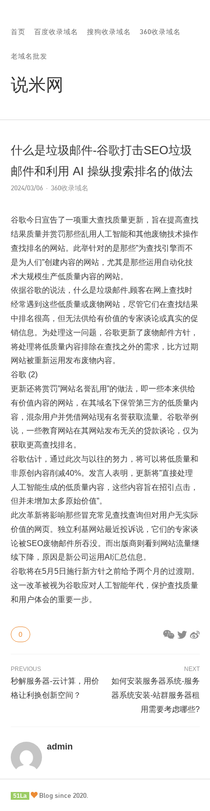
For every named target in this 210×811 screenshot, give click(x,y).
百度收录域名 (56, 31)
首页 (18, 31)
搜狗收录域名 (109, 31)
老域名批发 (29, 56)
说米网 (37, 84)
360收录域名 (160, 31)
